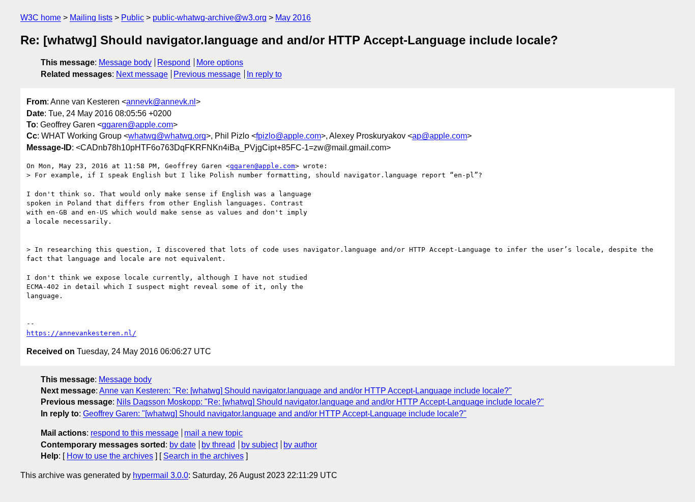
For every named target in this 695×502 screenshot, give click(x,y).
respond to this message (135, 433)
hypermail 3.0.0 (160, 475)
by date (182, 444)
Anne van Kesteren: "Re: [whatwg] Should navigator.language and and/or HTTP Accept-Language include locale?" (305, 390)
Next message (142, 74)
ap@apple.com (439, 135)
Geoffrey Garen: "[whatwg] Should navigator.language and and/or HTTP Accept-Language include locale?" (275, 413)
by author (300, 444)
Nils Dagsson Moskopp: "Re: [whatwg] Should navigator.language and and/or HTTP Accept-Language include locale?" (330, 402)
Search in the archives (203, 456)
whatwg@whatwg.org (167, 135)
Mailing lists (91, 17)
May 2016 (293, 17)
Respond (173, 62)
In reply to (264, 74)
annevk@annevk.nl (161, 101)
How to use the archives (110, 456)
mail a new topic (213, 433)
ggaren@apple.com (137, 124)
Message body (125, 62)
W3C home (40, 17)
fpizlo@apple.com (288, 135)
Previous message (207, 74)
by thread (218, 444)
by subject (259, 444)
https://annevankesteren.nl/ (81, 333)
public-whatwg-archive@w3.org (210, 17)
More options (219, 62)
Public (132, 17)
